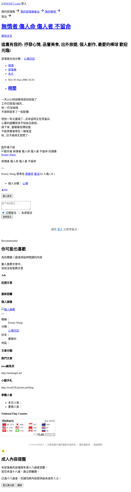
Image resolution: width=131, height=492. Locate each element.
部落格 (12, 69)
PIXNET (40, 444)
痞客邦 (29, 173)
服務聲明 (97, 444)
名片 (11, 73)
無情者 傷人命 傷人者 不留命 (36, 26)
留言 (37, 173)
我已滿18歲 (8, 485)
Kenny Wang (8, 154)
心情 (25, 183)
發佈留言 (7, 217)
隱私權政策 (84, 444)
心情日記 (29, 58)
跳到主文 (6, 35)
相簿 (11, 65)
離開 (19, 485)
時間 (12, 88)
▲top (4, 189)
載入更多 (7, 196)
